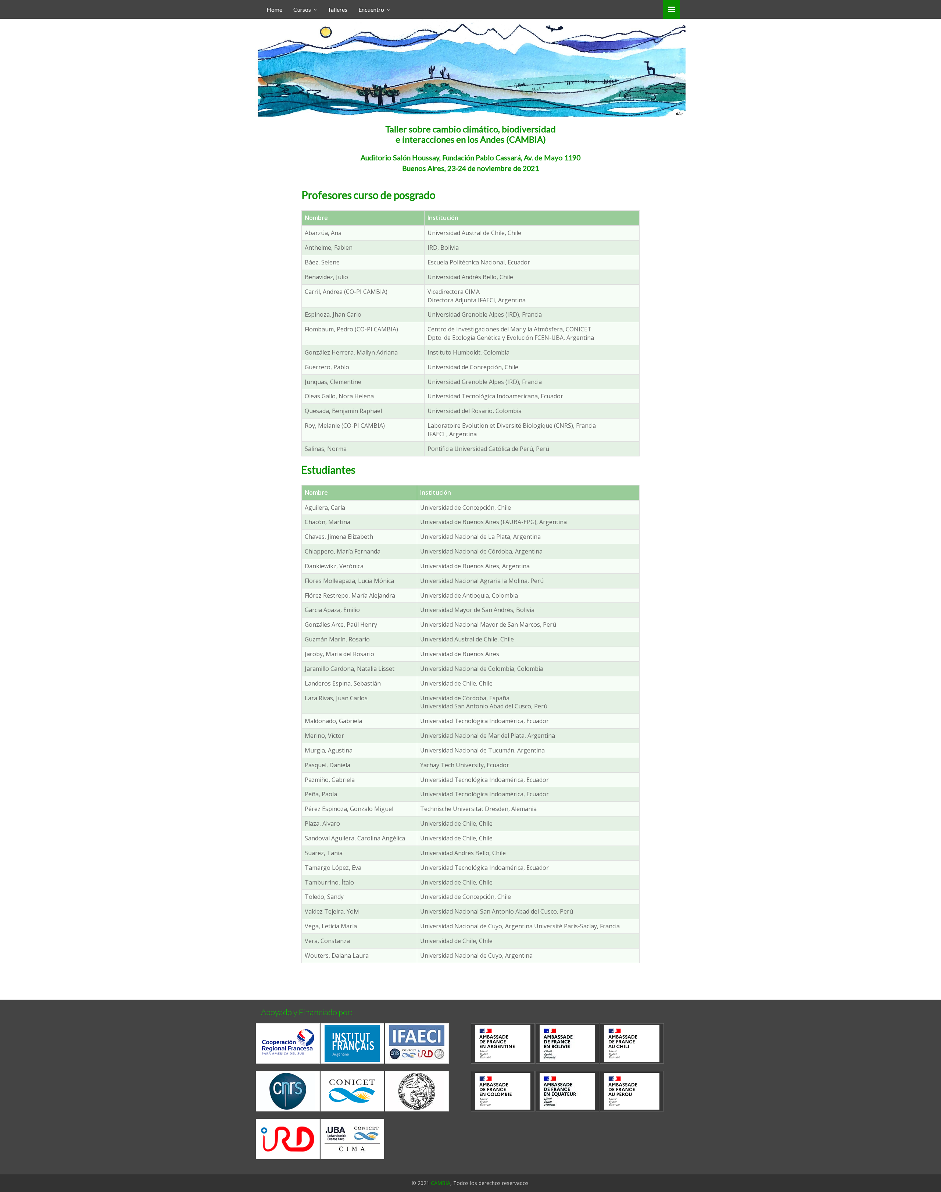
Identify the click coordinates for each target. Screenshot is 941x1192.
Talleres (337, 9)
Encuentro (371, 9)
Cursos (302, 9)
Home (274, 9)
